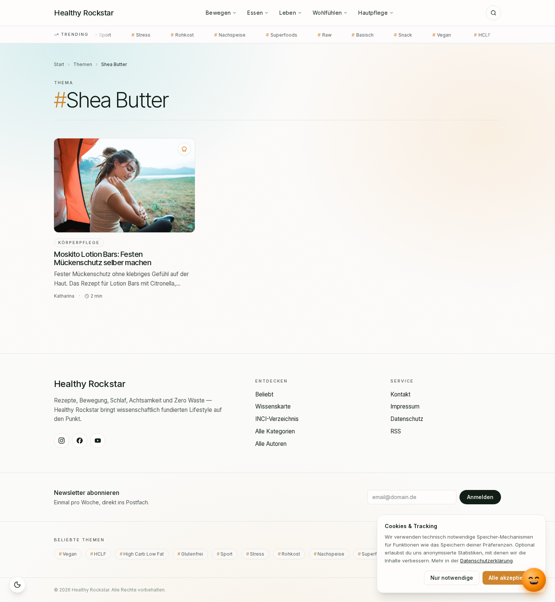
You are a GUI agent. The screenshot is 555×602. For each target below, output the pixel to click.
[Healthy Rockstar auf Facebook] (79, 440)
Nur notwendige (451, 577)
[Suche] (493, 12)
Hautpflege (373, 12)
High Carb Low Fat (146, 554)
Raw (292, 35)
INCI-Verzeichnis (277, 418)
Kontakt (400, 394)
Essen (255, 12)
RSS (395, 431)
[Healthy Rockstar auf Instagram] (61, 440)
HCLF (450, 35)
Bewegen (218, 12)
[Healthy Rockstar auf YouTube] (97, 440)
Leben (287, 12)
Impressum (404, 406)
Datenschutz (406, 418)
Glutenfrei (194, 554)
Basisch (330, 35)
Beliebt (264, 394)
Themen (82, 64)
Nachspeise (197, 35)
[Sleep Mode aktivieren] (17, 584)
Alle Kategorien (275, 431)
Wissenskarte (273, 406)
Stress (109, 35)
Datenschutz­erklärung (486, 560)
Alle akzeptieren (510, 577)
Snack (371, 35)
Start (59, 64)
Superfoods (249, 35)
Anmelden (480, 497)
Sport (228, 554)
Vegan (410, 35)
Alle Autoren (271, 443)
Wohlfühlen (327, 12)
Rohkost (150, 35)
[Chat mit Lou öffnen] (534, 580)
